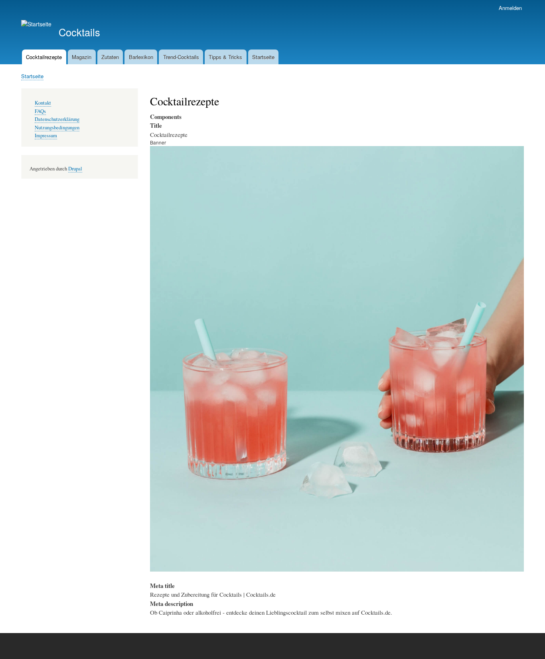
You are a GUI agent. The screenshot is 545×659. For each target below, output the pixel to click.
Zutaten (110, 57)
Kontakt (43, 102)
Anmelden (510, 8)
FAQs (40, 111)
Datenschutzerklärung (57, 119)
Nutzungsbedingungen (57, 127)
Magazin (81, 57)
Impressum (46, 135)
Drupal (75, 168)
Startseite (263, 57)
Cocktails (79, 32)
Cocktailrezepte (44, 57)
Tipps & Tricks (225, 57)
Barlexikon (141, 57)
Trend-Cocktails (181, 57)
